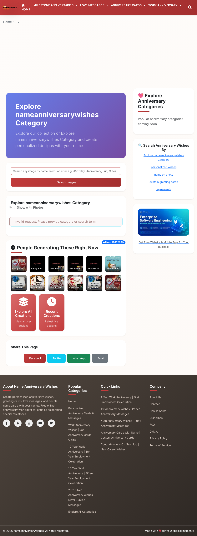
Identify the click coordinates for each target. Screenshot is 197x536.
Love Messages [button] (92, 5)
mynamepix (163, 189)
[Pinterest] (18, 423)
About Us (155, 397)
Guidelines (156, 417)
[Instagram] (29, 423)
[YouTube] (40, 423)
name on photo (163, 174)
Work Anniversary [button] (163, 5)
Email (101, 358)
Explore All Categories (82, 511)
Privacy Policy (158, 438)
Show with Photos (30, 207)
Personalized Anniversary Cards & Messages (81, 413)
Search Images (66, 182)
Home (7, 22)
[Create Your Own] (23, 268)
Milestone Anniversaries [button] (53, 5)
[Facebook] (6, 423)
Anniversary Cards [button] (126, 5)
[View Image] (14, 268)
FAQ (152, 424)
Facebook (35, 358)
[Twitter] (51, 423)
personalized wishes (163, 167)
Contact (155, 404)
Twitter (57, 358)
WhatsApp (79, 358)
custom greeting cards (163, 181)
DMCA (154, 431)
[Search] (190, 7)
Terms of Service (160, 445)
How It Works (158, 411)
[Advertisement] (98, 44)
